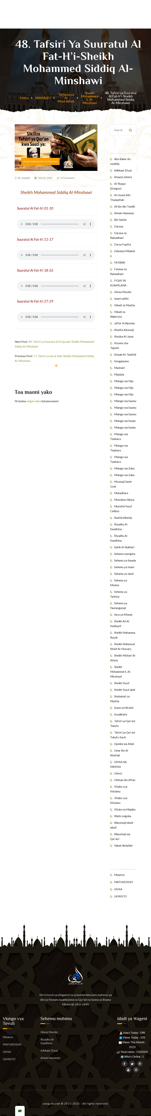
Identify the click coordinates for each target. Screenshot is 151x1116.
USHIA (118, 889)
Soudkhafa (120, 714)
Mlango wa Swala (125, 420)
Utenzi (118, 773)
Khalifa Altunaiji (124, 329)
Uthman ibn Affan (124, 780)
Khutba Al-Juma (123, 336)
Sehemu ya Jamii (124, 573)
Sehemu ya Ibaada (125, 560)
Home (24, 97)
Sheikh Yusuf (121, 683)
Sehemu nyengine (124, 553)
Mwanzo (119, 874)
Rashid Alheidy (123, 517)
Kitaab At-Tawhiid (125, 354)
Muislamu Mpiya (124, 499)
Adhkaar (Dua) (123, 170)
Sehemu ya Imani (124, 567)
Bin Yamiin (120, 219)
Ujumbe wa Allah (124, 743)
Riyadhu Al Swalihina (47, 1041)
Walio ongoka (122, 816)
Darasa (118, 226)
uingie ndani (33, 401)
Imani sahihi (121, 298)
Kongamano (121, 361)
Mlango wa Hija (123, 381)
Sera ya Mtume (123, 614)
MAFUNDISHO (123, 882)
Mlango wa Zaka (124, 468)
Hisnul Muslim (122, 292)
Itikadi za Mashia (124, 305)
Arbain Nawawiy (124, 213)
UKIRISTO (120, 896)
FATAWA (119, 262)
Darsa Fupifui (122, 244)
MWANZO (43, 97)
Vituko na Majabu (125, 809)
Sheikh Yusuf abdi (124, 689)
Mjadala (119, 374)
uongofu (25, 177)
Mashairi (119, 367)
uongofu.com (51, 1103)
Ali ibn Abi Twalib (124, 206)
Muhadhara (121, 493)
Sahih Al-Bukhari (124, 547)
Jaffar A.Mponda (124, 323)
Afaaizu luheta (123, 177)
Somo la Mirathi (124, 707)
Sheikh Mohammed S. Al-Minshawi (90, 97)
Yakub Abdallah (123, 845)
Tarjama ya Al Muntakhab (66, 98)
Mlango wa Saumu (125, 401)
